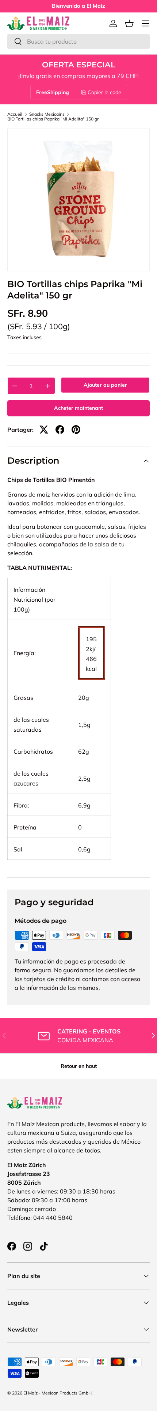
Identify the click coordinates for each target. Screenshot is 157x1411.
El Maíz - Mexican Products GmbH (57, 1393)
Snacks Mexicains (47, 114)
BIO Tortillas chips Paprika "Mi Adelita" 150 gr (53, 119)
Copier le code (104, 92)
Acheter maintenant (78, 408)
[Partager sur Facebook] (60, 430)
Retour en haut (79, 1066)
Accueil (14, 114)
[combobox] (78, 41)
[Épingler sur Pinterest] (76, 430)
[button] (129, 23)
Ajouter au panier (105, 385)
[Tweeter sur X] (44, 430)
